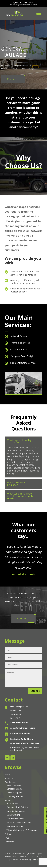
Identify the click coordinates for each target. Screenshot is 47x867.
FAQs (7, 837)
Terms (35, 859)
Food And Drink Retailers (18, 807)
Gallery (8, 834)
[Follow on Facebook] (7, 757)
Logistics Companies (16, 811)
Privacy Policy (25, 859)
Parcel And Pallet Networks (19, 822)
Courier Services (14, 785)
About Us (9, 778)
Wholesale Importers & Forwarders (22, 830)
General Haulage (14, 788)
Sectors (8, 800)
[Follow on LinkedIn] (12, 757)
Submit (35, 690)
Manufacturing (13, 814)
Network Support (14, 792)
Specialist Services (15, 826)
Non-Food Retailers (15, 818)
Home (7, 774)
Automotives (12, 803)
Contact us (9, 841)
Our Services (10, 782)
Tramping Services (15, 796)
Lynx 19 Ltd (13, 859)
